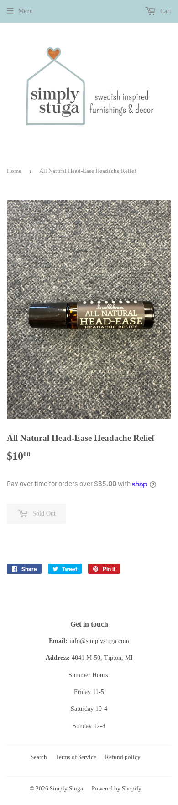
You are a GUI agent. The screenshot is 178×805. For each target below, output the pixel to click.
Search (39, 757)
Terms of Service (76, 757)
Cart (164, 11)
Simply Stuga (66, 788)
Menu (25, 11)
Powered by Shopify (116, 788)
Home (14, 170)
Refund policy (123, 757)
